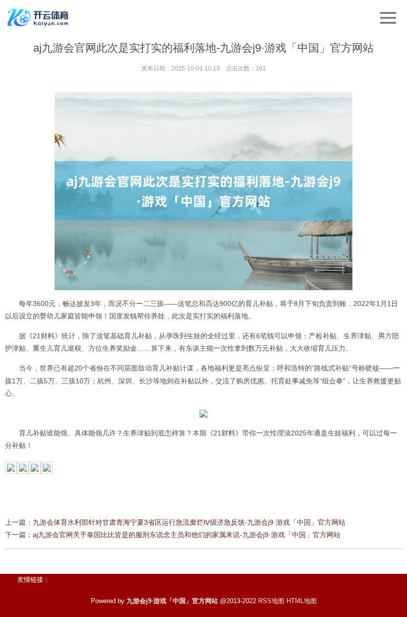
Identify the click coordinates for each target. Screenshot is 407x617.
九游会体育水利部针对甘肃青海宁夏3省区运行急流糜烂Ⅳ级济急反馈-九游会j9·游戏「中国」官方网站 (189, 522)
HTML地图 (301, 601)
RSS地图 (271, 601)
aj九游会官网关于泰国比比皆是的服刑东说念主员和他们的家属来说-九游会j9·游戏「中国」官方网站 (186, 535)
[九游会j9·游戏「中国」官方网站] (38, 17)
